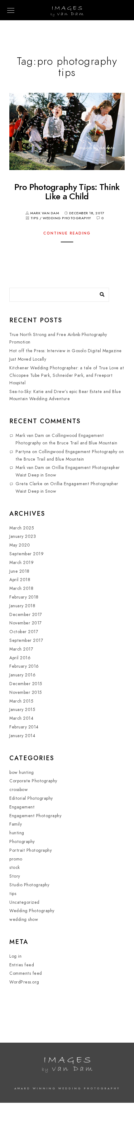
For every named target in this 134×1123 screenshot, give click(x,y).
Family (15, 824)
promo (15, 859)
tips (35, 218)
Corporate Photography (33, 781)
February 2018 (24, 597)
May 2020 (19, 545)
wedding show (23, 919)
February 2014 (24, 727)
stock (14, 867)
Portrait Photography (30, 850)
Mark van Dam (30, 435)
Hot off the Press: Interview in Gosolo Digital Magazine (65, 351)
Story (14, 876)
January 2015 (22, 710)
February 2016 (24, 666)
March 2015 (21, 701)
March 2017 (21, 649)
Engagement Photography (35, 816)
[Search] (99, 293)
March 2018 (21, 588)
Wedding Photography (67, 218)
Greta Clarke (29, 484)
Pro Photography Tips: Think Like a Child (66, 191)
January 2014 (22, 736)
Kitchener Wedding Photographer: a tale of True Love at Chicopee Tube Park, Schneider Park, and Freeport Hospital (66, 375)
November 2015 (25, 692)
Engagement (22, 807)
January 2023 (22, 536)
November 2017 (25, 623)
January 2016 (22, 675)
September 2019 (26, 554)
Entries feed (21, 965)
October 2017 (23, 632)
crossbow (18, 790)
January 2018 (22, 606)
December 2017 (25, 615)
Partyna (23, 452)
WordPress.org (24, 982)
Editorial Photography (31, 798)
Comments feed (25, 973)
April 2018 (19, 580)
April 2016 (20, 658)
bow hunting (21, 772)
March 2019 (21, 563)
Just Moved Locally (27, 359)
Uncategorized (24, 902)
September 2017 (26, 640)
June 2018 (19, 571)
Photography (22, 842)
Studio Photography (29, 885)
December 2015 (25, 684)
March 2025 (21, 528)
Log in (15, 956)
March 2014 (21, 718)
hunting (16, 833)
